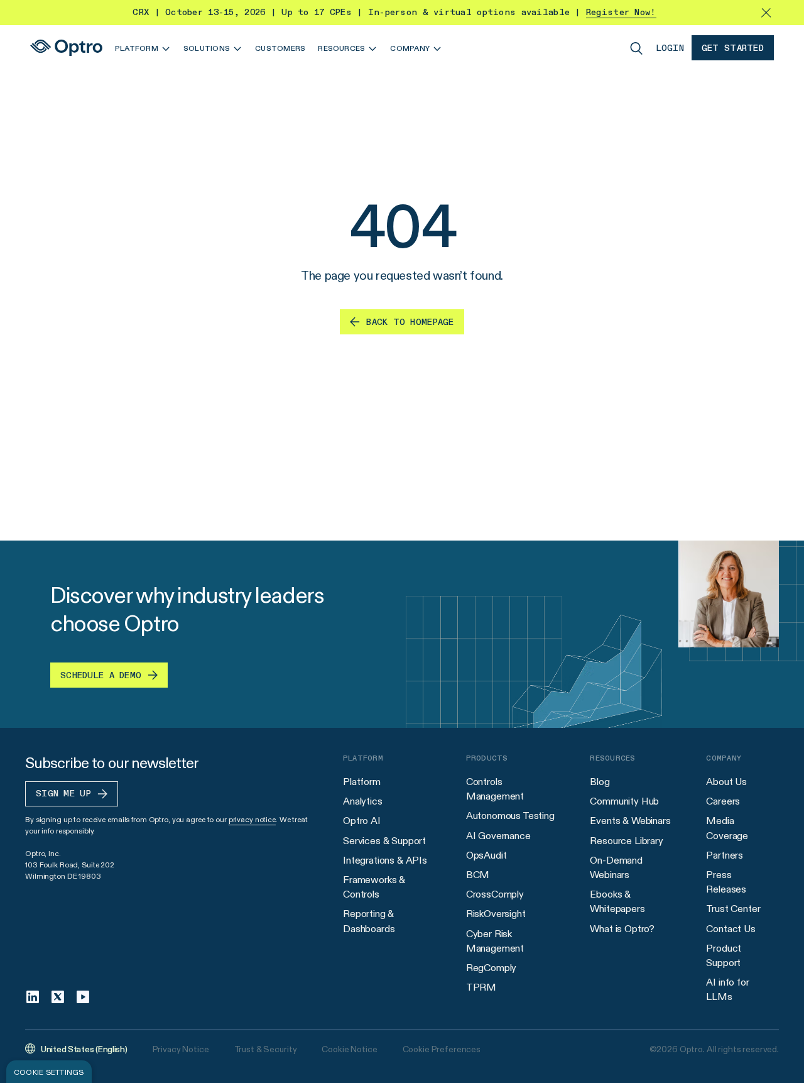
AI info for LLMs (727, 989)
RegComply (491, 968)
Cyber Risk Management (495, 941)
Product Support (723, 955)
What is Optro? (622, 929)
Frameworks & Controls (374, 887)
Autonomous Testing (510, 816)
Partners (724, 855)
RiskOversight (496, 914)
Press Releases (726, 882)
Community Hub (624, 801)
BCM (478, 875)
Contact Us (730, 929)
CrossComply (495, 894)
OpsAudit (486, 855)
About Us (726, 782)
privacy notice (252, 819)
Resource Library (626, 841)
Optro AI (362, 821)
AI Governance (498, 836)
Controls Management (495, 789)
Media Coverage (727, 828)
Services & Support (384, 841)
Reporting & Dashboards (368, 921)
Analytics (363, 801)
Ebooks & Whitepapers (617, 901)
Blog (599, 782)
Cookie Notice (349, 1049)
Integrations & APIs (385, 860)
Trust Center (733, 909)
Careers (723, 801)
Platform (362, 782)
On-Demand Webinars (616, 867)
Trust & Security (265, 1049)
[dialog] (49, 1071)
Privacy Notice (181, 1049)
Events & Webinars (630, 821)
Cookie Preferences (442, 1049)
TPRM (481, 987)
